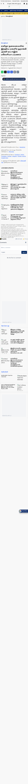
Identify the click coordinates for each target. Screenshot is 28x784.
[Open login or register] (27, 3)
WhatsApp (11, 151)
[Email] (14, 72)
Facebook (17, 154)
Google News (4, 158)
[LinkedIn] (11, 72)
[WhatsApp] (2, 72)
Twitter (22, 154)
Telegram (14, 156)
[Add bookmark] (26, 43)
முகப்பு (6, 10)
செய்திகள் (4, 43)
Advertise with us (6, 39)
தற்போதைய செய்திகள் (16, 10)
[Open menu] (1, 3)
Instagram (4, 156)
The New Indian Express (6, 1)
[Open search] (3, 4)
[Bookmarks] (24, 3)
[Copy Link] (18, 72)
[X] (5, 72)
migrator (3, 76)
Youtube (9, 156)
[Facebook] (8, 72)
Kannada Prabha (16, 1)
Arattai (24, 156)
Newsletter (22, 147)
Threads (19, 156)
